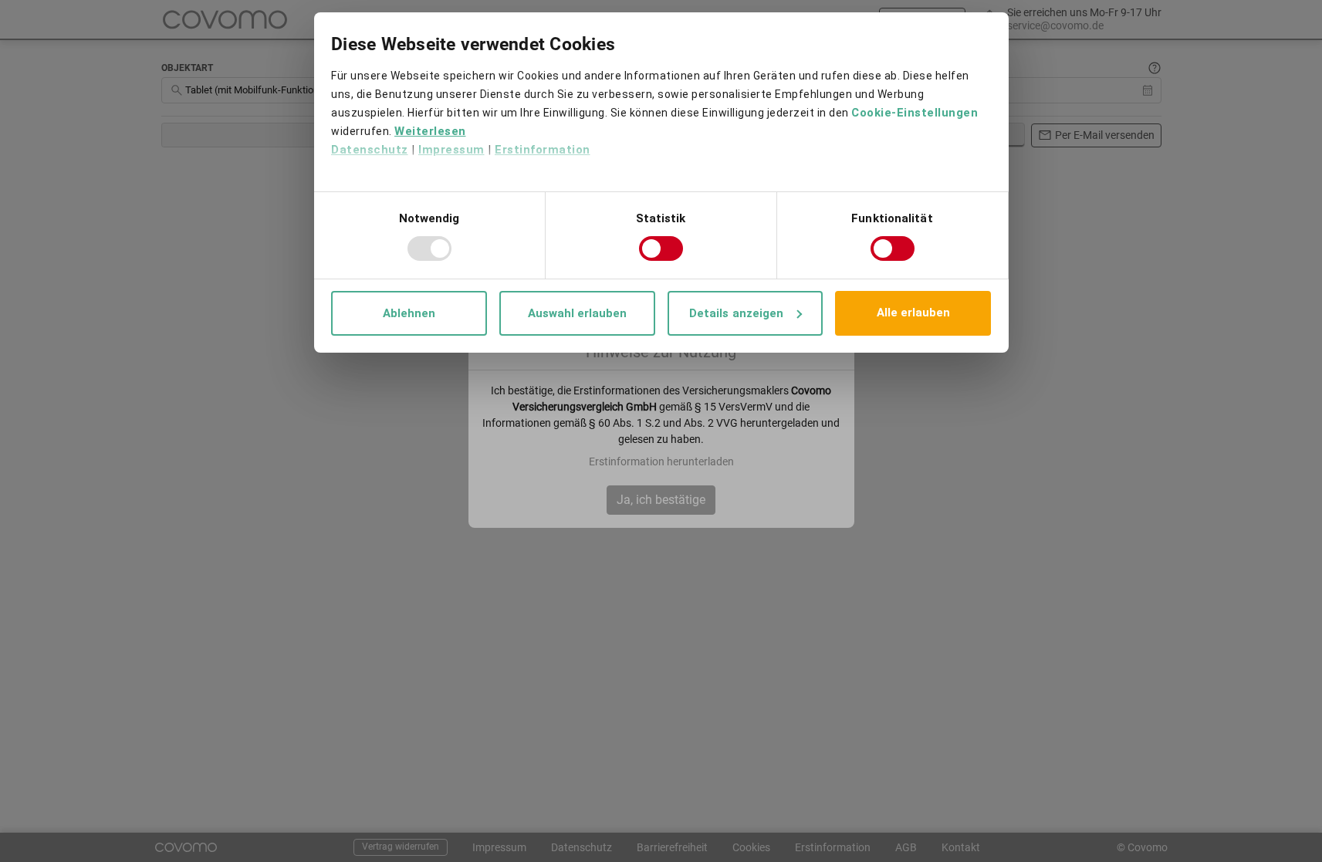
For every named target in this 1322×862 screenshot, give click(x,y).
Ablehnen (409, 313)
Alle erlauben (913, 312)
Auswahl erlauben (577, 313)
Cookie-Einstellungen (914, 113)
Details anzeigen (736, 313)
